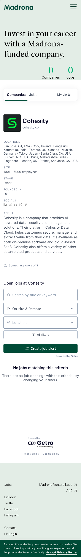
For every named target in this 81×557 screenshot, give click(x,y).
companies (16, 94)
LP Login (10, 534)
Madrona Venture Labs (55, 485)
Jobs (8, 485)
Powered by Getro (67, 356)
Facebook (11, 509)
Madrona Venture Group (18, 7)
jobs (33, 94)
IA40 (69, 491)
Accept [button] (51, 552)
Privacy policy (30, 453)
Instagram (11, 515)
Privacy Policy (67, 552)
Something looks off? (23, 265)
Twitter (9, 503)
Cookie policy (51, 453)
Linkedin (10, 497)
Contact (10, 528)
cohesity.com (31, 127)
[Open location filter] (72, 322)
